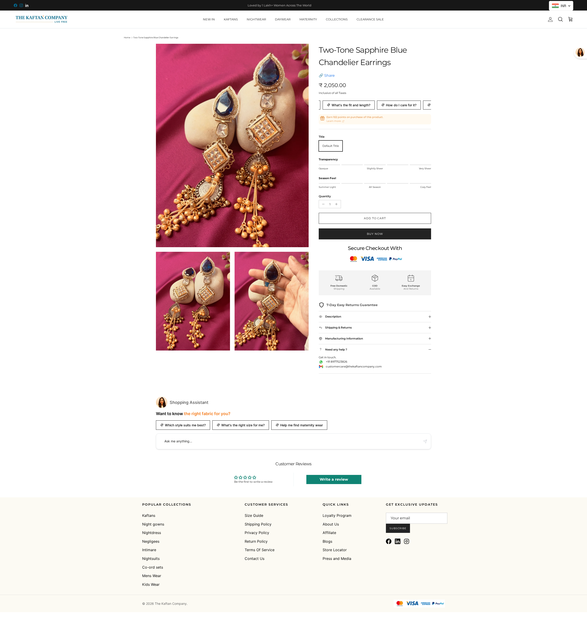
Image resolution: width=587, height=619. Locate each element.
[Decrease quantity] (322, 204)
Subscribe (398, 528)
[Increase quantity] (337, 204)
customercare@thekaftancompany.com (354, 366)
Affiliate (329, 532)
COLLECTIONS (337, 19)
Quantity (325, 196)
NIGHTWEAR (256, 19)
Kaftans (148, 515)
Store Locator (335, 550)
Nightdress (151, 532)
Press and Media (337, 558)
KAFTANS (231, 19)
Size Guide (254, 515)
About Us (331, 524)
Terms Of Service (259, 550)
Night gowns (153, 524)
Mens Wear (151, 575)
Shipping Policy (258, 524)
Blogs (327, 541)
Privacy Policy (257, 532)
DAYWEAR (283, 19)
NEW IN (209, 19)
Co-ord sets (152, 567)
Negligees (150, 541)
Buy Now (375, 234)
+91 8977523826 (336, 361)
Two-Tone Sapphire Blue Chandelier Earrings (155, 37)
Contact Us (254, 558)
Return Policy (256, 541)
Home (127, 37)
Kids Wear (151, 584)
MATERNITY (308, 19)
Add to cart (375, 218)
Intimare (149, 550)
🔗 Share (327, 75)
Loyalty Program (337, 515)
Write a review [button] (334, 479)
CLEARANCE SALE (370, 19)
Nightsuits (151, 558)
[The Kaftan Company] (41, 19)
